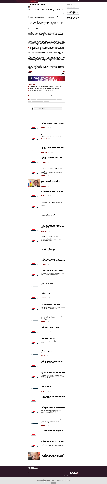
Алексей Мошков (44, 231)
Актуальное (41, 472)
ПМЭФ (61, 99)
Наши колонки (30, 472)
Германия (52, 99)
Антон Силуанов (33, 99)
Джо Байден (57, 99)
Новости (52, 472)
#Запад (57, 0)
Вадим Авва (43, 355)
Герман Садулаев (44, 297)
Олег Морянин (43, 162)
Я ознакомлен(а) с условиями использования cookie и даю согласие (54, 481)
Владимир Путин (47, 99)
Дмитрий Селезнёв (44, 434)
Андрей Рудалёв (44, 138)
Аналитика (41, 473)
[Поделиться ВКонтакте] (62, 74)
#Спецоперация (46, 0)
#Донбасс (62, 0)
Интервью (30, 473)
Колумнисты (53, 473)
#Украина (52, 0)
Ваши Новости (43, 127)
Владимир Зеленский (40, 99)
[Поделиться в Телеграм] (64, 74)
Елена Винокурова (44, 152)
